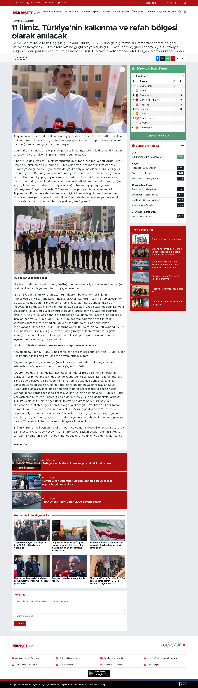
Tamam (183, 684)
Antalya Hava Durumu (70, 658)
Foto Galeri (35, 3)
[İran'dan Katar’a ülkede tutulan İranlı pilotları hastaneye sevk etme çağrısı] (107, 530)
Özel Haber (138, 12)
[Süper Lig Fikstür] (182, 146)
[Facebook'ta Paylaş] (157, 58)
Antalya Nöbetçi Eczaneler (27, 658)
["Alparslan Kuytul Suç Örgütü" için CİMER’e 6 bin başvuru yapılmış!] (32, 530)
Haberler (17, 21)
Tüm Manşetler (66, 665)
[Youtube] (184, 645)
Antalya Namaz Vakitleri (115, 658)
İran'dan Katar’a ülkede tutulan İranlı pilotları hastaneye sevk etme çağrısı (106, 545)
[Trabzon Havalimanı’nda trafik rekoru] (69, 566)
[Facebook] (163, 645)
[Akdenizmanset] (26, 11)
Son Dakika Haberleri (112, 665)
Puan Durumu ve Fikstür (26, 665)
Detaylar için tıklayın (158, 136)
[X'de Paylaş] (162, 58)
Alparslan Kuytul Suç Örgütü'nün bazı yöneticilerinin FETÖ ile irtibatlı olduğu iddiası (107, 581)
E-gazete (18, 3)
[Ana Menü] (185, 12)
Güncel (116, 12)
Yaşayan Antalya (166, 12)
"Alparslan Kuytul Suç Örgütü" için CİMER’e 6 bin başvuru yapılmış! (30, 545)
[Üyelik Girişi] (184, 3)
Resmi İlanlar (72, 12)
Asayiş (125, 12)
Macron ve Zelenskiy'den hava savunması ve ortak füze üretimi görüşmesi (31, 581)
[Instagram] (173, 645)
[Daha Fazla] (173, 58)
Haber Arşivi (153, 665)
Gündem (86, 12)
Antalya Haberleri (52, 12)
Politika (151, 12)
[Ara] (180, 12)
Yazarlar (64, 3)
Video (50, 3)
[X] (168, 645)
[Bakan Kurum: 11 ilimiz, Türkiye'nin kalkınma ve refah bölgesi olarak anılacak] (64, 239)
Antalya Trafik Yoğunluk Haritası (162, 658)
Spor (95, 12)
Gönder (20, 624)
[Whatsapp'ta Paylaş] (167, 58)
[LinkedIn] (179, 645)
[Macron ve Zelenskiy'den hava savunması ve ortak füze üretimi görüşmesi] (32, 566)
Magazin (105, 12)
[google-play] (99, 673)
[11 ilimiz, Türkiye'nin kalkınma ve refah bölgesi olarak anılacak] (69, 98)
